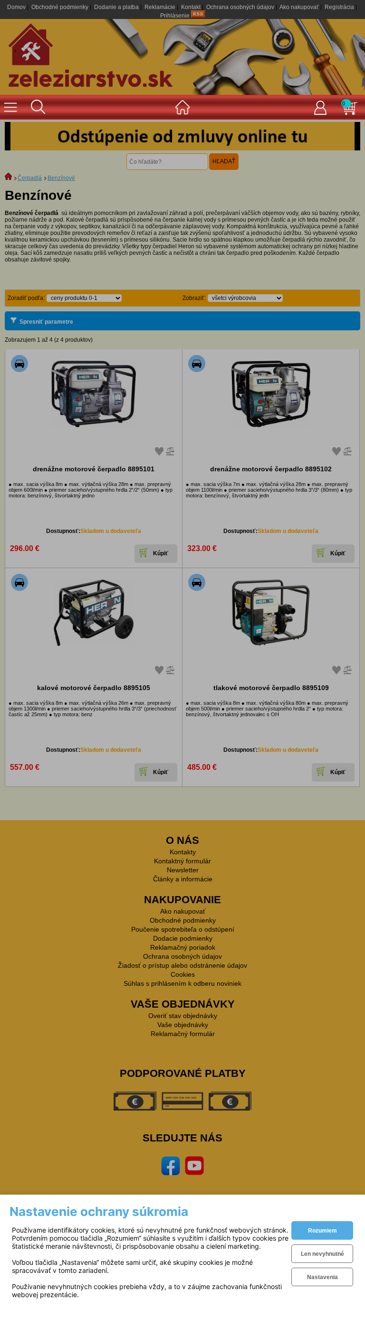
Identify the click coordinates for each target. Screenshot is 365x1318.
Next (345, 136)
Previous (19, 136)
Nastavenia (322, 1277)
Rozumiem (322, 1230)
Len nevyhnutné (322, 1254)
